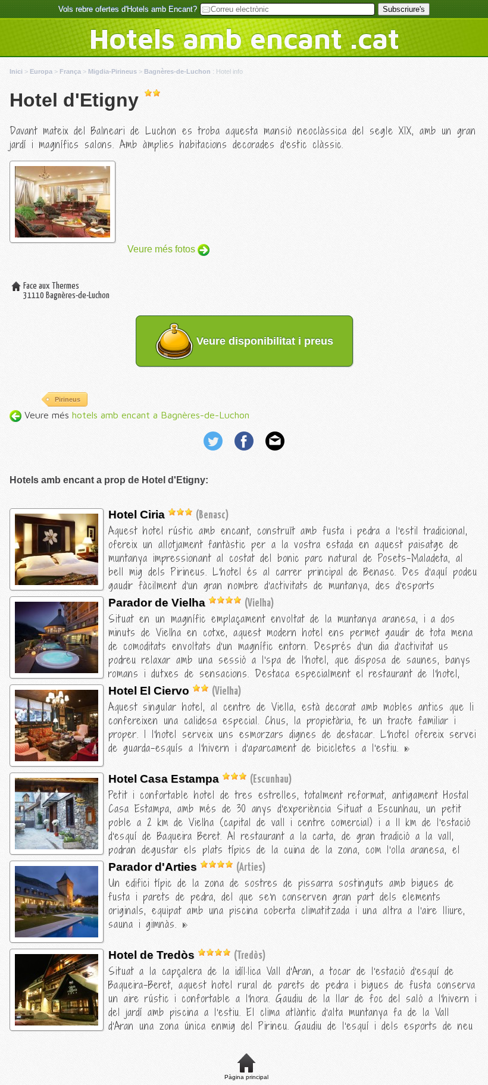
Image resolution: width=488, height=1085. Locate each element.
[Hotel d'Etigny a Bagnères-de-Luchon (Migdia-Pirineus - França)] (56, 582)
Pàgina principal (246, 1077)
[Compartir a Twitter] (214, 452)
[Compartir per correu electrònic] (275, 452)
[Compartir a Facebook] (245, 452)
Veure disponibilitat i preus (263, 341)
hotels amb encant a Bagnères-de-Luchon (160, 414)
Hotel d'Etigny (74, 100)
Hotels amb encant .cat (244, 38)
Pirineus (67, 399)
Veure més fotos (162, 249)
